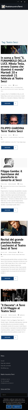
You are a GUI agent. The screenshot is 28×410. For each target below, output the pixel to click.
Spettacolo (22, 315)
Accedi (2, 360)
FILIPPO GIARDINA (13, 137)
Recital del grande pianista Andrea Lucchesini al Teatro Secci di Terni (13, 244)
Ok (9, 406)
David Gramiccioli (7, 317)
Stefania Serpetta (12, 184)
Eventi (16, 85)
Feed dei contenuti (5, 363)
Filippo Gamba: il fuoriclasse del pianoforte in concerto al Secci (11, 175)
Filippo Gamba (22, 186)
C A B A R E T (6, 137)
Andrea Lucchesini (7, 254)
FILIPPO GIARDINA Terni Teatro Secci (12, 129)
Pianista (13, 254)
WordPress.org (4, 368)
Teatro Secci (21, 89)
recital (17, 254)
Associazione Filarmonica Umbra (10, 186)
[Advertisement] (14, 26)
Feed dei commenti (6, 365)
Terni (2, 91)
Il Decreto (13, 317)
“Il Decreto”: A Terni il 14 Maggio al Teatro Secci (13, 308)
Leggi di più (17, 406)
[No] (26, 403)
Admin (9, 85)
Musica (21, 184)
